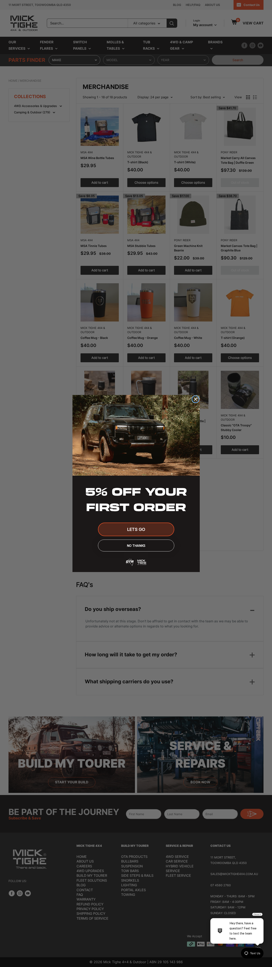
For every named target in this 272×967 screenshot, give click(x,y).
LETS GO (136, 529)
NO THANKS (136, 546)
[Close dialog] (195, 399)
